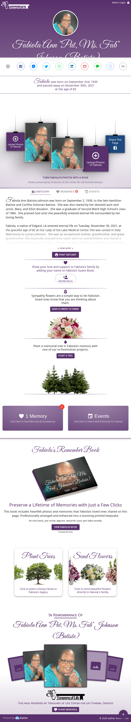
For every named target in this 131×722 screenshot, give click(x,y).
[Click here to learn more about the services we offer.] (65, 695)
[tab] (40, 191)
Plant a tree (65, 355)
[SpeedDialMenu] (123, 714)
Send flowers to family (65, 309)
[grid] (65, 146)
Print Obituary (67, 254)
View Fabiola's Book (65, 527)
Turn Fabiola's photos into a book (65, 177)
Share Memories (67, 709)
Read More (65, 248)
